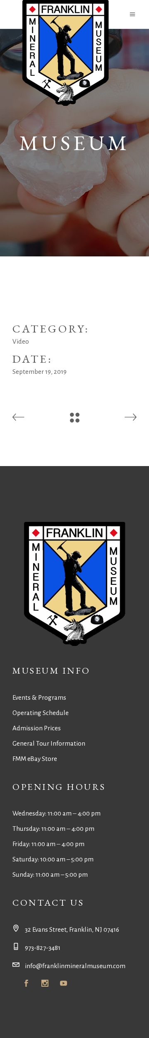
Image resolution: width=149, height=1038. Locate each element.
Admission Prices (36, 728)
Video (20, 341)
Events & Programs (39, 697)
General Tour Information (48, 743)
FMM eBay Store (34, 758)
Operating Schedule (40, 712)
